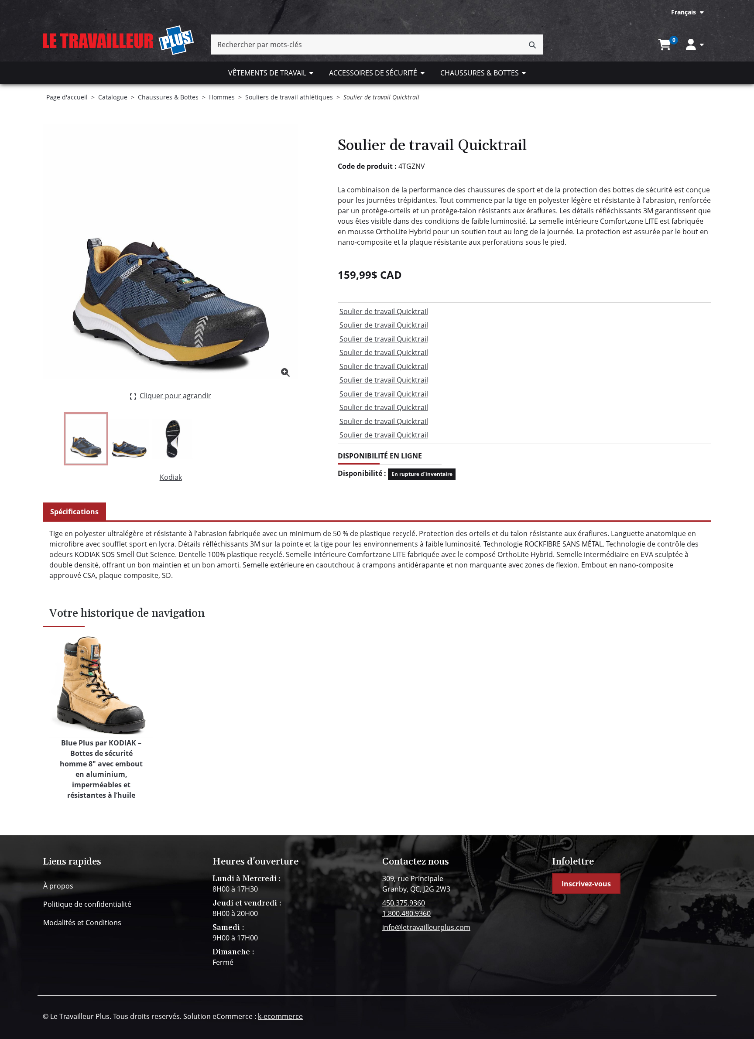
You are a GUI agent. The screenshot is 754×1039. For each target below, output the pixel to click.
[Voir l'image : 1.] (85, 439)
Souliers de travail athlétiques (289, 97)
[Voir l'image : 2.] (129, 439)
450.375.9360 (403, 903)
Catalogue (112, 97)
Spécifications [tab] (74, 511)
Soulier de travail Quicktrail (383, 311)
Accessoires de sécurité (373, 73)
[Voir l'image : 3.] (172, 439)
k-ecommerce (280, 1016)
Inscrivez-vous (586, 884)
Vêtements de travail (267, 73)
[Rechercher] (532, 44)
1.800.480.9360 (406, 913)
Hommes (222, 97)
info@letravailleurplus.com (426, 927)
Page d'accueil (67, 97)
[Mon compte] (695, 44)
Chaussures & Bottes (479, 73)
